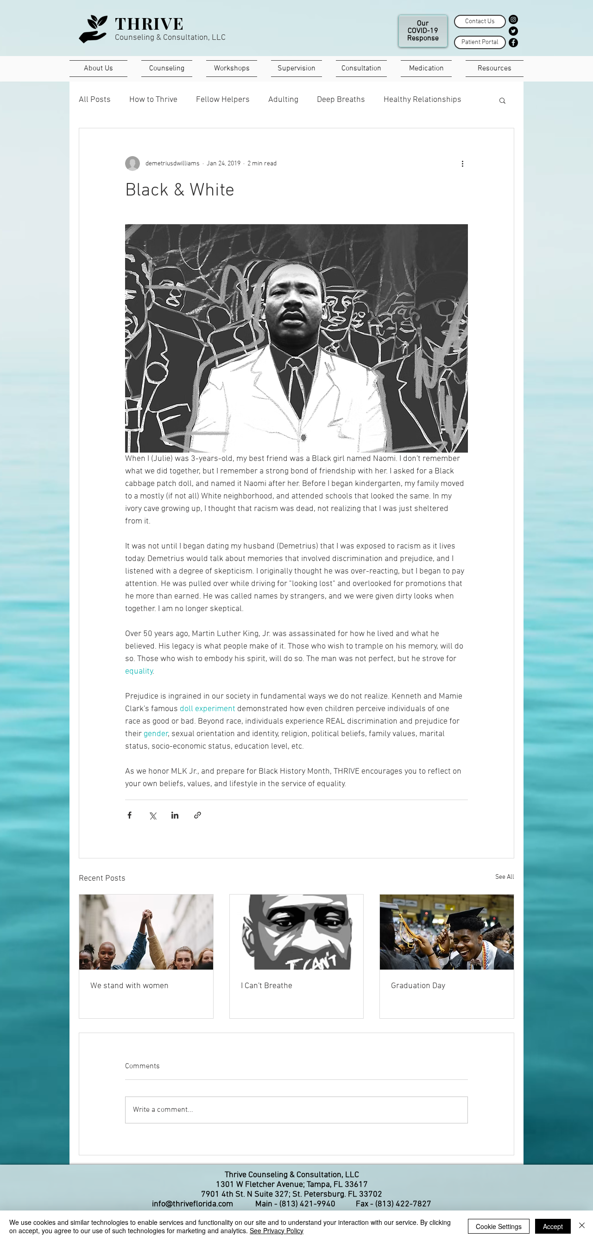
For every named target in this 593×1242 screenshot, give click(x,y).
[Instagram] (513, 19)
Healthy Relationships (422, 100)
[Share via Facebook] (129, 815)
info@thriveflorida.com (192, 1204)
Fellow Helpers (223, 100)
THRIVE (149, 23)
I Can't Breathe (266, 986)
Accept (553, 1226)
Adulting (283, 100)
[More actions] (462, 163)
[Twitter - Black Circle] (513, 31)
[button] (502, 100)
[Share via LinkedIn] (174, 815)
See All (504, 877)
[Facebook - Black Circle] (513, 42)
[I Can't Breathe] (297, 932)
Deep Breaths (341, 100)
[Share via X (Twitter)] (152, 815)
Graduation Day (418, 986)
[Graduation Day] (447, 932)
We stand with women (129, 986)
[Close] (581, 1226)
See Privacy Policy (276, 1230)
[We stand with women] (146, 932)
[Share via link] (197, 815)
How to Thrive (153, 100)
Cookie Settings (499, 1226)
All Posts (95, 100)
